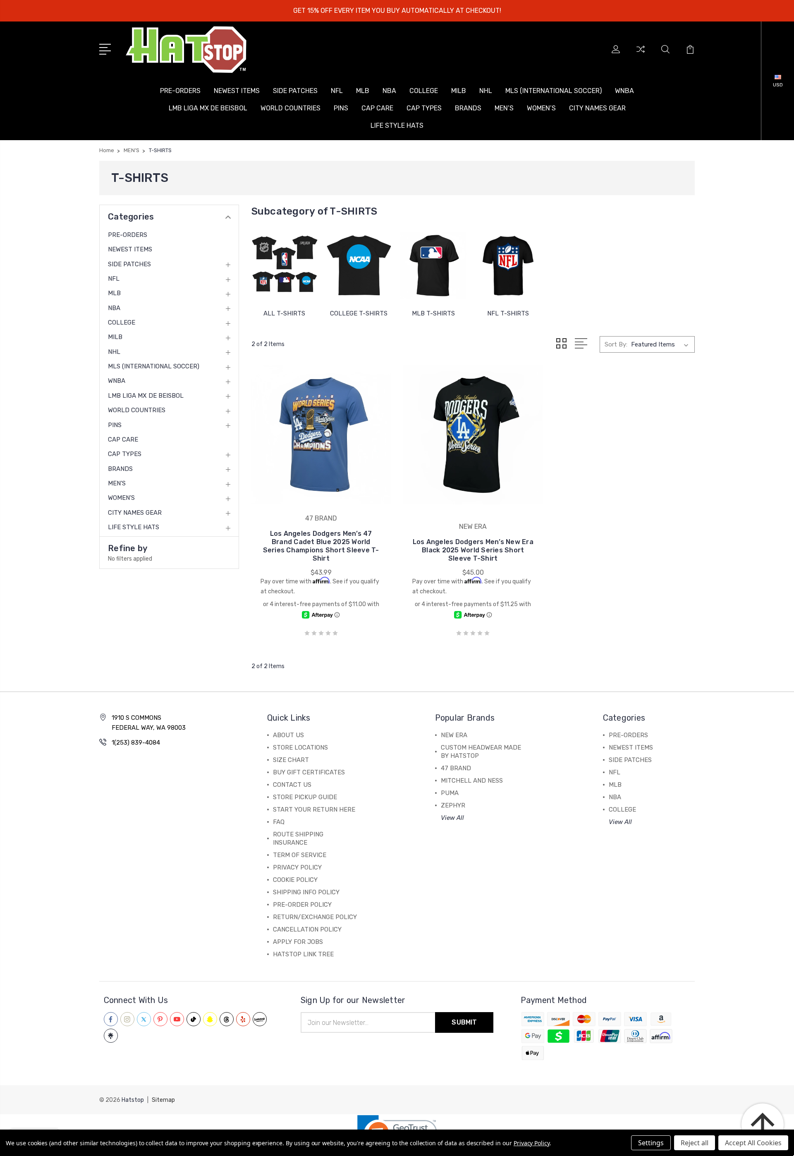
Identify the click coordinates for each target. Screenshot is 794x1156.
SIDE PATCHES (295, 91)
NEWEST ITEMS (237, 91)
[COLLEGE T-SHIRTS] (359, 266)
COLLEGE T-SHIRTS (358, 313)
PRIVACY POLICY (297, 867)
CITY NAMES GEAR (597, 108)
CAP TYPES (424, 108)
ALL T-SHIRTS (284, 313)
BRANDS (468, 108)
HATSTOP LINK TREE (303, 954)
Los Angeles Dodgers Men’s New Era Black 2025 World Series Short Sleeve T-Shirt (473, 550)
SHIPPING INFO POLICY (306, 892)
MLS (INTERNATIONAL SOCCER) (553, 91)
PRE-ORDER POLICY (302, 904)
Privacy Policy (532, 1143)
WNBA (624, 91)
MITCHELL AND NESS (472, 780)
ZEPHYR (453, 805)
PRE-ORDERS (180, 91)
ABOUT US (288, 735)
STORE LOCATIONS (300, 747)
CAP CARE (377, 108)
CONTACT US (292, 784)
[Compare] (640, 54)
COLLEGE (423, 91)
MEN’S (504, 108)
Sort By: (616, 344)
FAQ (279, 822)
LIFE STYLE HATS (397, 125)
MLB (362, 91)
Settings (651, 1142)
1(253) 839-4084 (136, 742)
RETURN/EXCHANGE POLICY (315, 917)
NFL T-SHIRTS (508, 313)
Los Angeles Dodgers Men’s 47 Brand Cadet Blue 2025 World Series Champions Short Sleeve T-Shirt (321, 546)
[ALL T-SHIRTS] (284, 266)
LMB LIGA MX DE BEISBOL (208, 108)
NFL (337, 91)
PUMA (450, 793)
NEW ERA (454, 735)
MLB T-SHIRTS (433, 313)
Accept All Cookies (753, 1142)
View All (452, 818)
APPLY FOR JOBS (298, 942)
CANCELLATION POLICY (307, 929)
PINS (341, 108)
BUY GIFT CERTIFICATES (309, 772)
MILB (458, 91)
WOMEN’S (541, 108)
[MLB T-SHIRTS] (433, 266)
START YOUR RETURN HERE (314, 809)
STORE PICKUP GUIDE (305, 797)
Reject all (694, 1142)
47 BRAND (456, 768)
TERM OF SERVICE (299, 855)
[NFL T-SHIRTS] (508, 266)
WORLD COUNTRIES (290, 108)
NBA (389, 91)
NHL (485, 91)
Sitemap (163, 1099)
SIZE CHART (291, 760)
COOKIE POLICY (295, 880)
